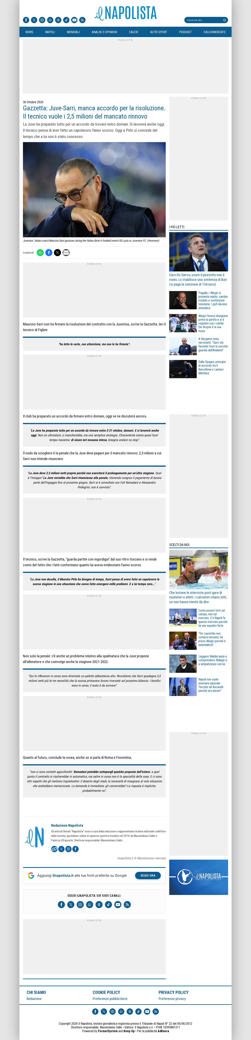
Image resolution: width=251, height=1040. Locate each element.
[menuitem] (29, 32)
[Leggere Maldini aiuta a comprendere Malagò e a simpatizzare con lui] (183, 664)
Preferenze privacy (172, 999)
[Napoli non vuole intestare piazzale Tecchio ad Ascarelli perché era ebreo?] (183, 687)
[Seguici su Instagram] (42, 20)
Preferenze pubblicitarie (110, 999)
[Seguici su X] (34, 20)
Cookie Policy (106, 992)
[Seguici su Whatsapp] (50, 20)
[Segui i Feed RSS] (82, 20)
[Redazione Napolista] (34, 837)
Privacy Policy (174, 992)
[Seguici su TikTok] (66, 20)
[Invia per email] (66, 252)
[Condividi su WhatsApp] (40, 252)
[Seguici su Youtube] (74, 20)
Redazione (34, 999)
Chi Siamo (36, 992)
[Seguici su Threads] (58, 20)
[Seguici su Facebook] (26, 20)
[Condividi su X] (57, 252)
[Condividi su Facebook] (48, 252)
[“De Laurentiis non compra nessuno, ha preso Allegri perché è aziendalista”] (183, 641)
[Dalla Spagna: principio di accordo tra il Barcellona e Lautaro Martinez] (183, 369)
